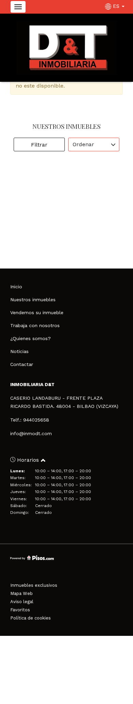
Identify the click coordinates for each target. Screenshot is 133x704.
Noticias (19, 351)
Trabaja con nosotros (35, 325)
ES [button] (116, 6)
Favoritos (20, 609)
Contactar (21, 364)
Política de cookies (30, 618)
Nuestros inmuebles (33, 299)
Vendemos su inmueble (36, 312)
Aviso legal (21, 601)
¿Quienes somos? (30, 338)
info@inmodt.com (31, 433)
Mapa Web (21, 593)
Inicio (16, 286)
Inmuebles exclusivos (33, 585)
